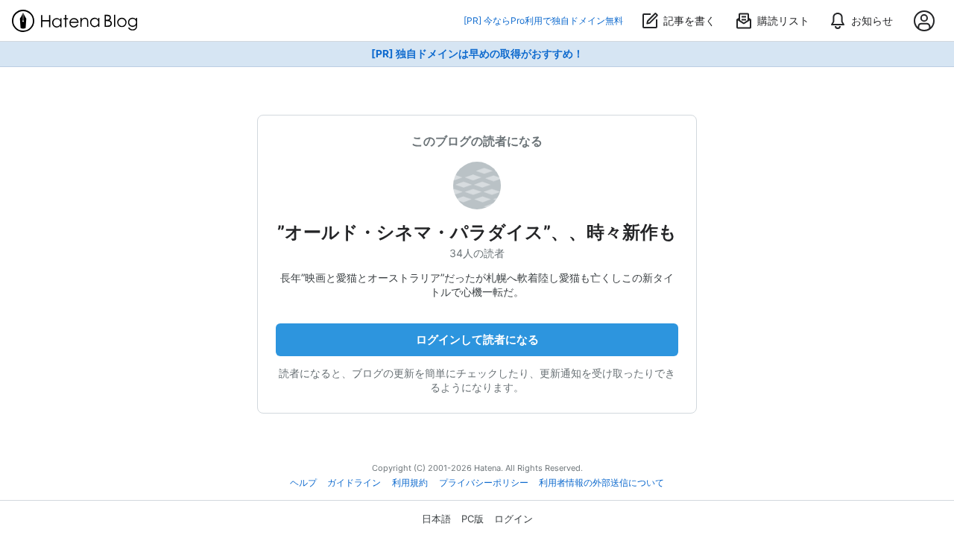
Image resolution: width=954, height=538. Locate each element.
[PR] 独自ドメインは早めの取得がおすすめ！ (477, 54)
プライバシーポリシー (483, 483)
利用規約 (410, 483)
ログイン (513, 519)
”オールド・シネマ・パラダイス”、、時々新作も (477, 232)
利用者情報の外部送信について (601, 483)
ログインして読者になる (477, 339)
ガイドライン (354, 483)
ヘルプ (303, 483)
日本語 (436, 519)
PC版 (472, 519)
